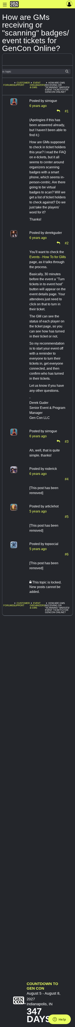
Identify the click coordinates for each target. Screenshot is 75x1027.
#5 (67, 516)
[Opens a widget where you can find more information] (59, 1019)
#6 (67, 554)
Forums (8, 85)
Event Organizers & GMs (37, 85)
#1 (67, 111)
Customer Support (21, 83)
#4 (67, 479)
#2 (67, 243)
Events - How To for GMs (47, 257)
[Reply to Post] (58, 111)
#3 (67, 441)
